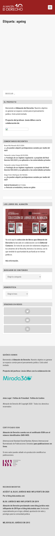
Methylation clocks (14, 58)
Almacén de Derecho (15, 63)
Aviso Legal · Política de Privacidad (16, 398)
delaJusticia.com (18, 496)
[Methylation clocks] (27, 39)
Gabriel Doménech (11, 185)
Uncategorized (37, 63)
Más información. (12, 261)
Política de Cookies (37, 398)
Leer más (10, 78)
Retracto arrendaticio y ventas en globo (20, 187)
